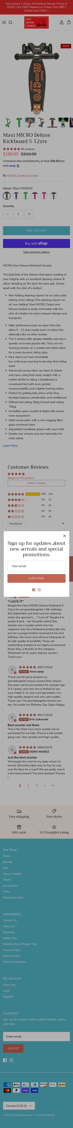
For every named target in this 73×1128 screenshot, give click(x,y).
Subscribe (36, 578)
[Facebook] (33, 589)
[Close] (64, 536)
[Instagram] (39, 589)
